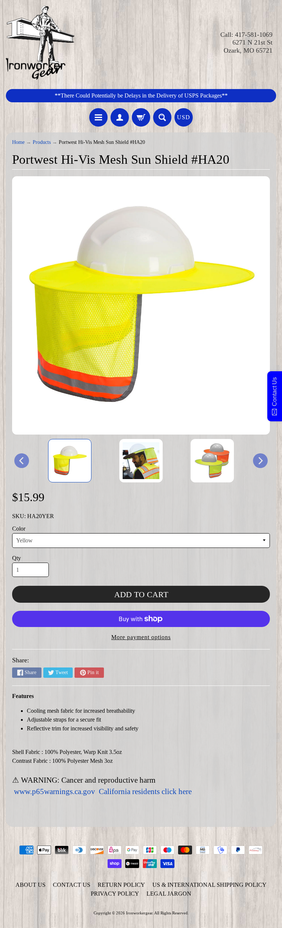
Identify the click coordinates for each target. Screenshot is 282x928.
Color (18, 528)
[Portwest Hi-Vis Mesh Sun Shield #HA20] (69, 460)
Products (42, 142)
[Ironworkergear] (40, 42)
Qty (16, 558)
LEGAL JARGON (169, 893)
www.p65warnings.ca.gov (54, 791)
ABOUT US (30, 885)
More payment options (141, 637)
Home (18, 142)
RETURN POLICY (121, 885)
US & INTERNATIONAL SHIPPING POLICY (209, 885)
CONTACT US (71, 885)
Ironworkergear (139, 913)
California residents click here (145, 791)
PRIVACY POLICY (115, 893)
